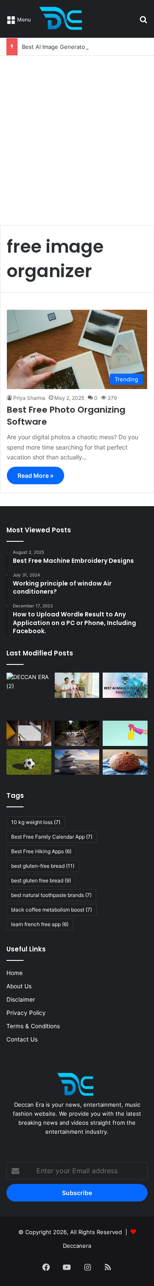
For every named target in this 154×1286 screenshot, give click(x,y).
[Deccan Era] (63, 19)
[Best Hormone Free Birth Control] (77, 762)
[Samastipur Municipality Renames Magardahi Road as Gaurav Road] (28, 695)
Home (14, 972)
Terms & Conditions (33, 1026)
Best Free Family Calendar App (51, 836)
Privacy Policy (26, 1012)
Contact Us (22, 1039)
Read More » (35, 475)
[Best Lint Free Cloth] (125, 733)
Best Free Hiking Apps (41, 851)
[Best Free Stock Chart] (28, 733)
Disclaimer (20, 999)
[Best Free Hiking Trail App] (77, 733)
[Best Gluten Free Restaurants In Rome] (125, 762)
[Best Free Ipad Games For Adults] (77, 685)
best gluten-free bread (42, 866)
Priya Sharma (29, 398)
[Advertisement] (77, 137)
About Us (19, 986)
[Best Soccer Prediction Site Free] (28, 762)
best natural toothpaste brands (51, 895)
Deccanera (77, 1245)
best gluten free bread (41, 880)
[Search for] (143, 22)
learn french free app (39, 924)
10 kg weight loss (35, 822)
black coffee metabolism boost (51, 909)
